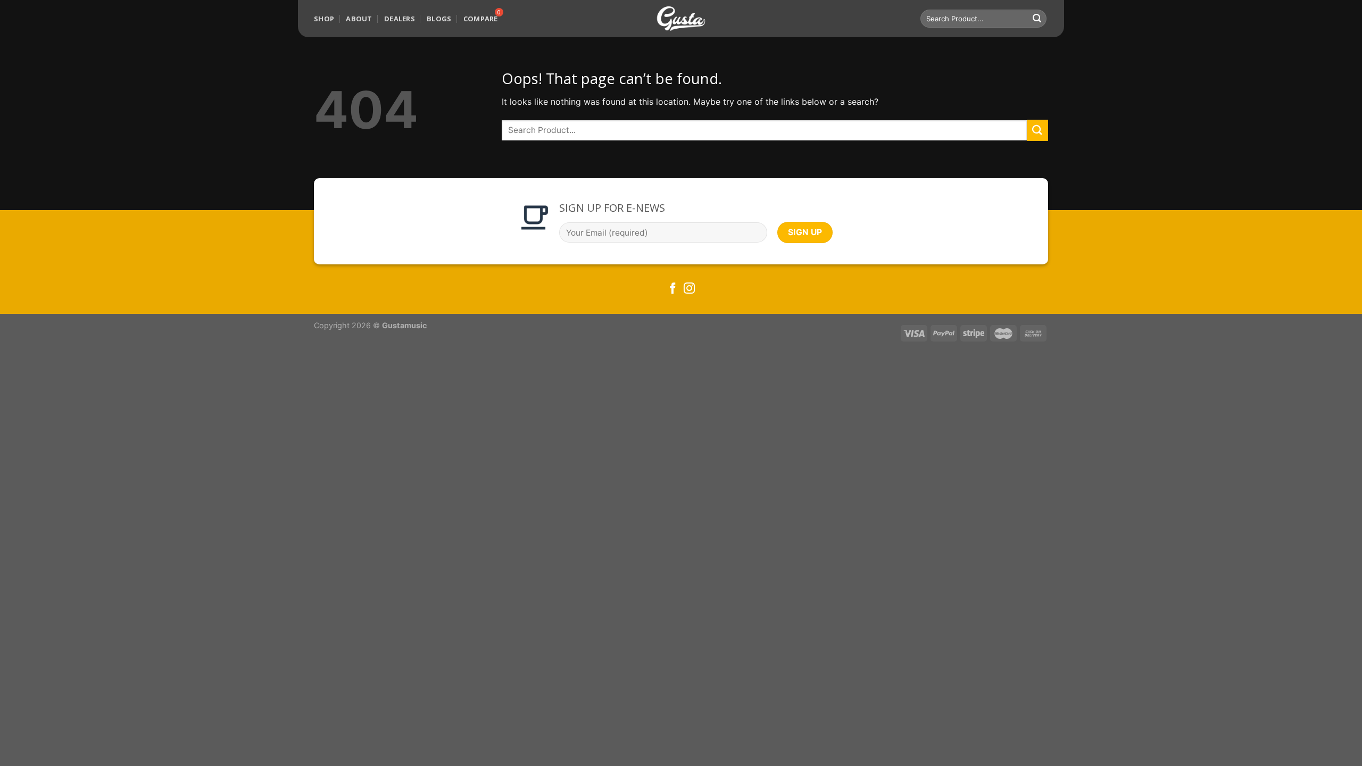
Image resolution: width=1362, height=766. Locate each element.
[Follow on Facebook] (672, 289)
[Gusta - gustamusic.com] (681, 18)
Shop (324, 18)
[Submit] (1037, 19)
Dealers (399, 18)
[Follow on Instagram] (689, 289)
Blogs (439, 18)
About (359, 18)
